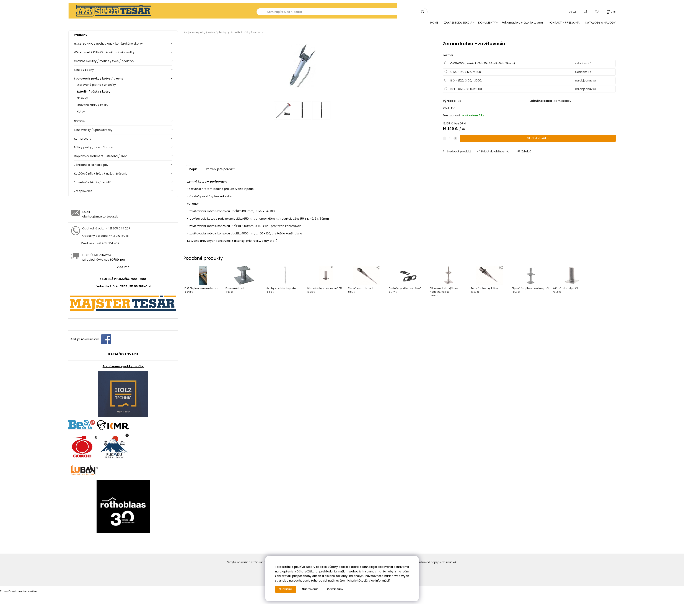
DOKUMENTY (487, 23)
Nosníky (82, 98)
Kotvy (81, 111)
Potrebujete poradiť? (220, 169)
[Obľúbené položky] (597, 11)
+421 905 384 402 (107, 243)
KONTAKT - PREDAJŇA (564, 23)
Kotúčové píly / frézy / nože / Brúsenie (100, 174)
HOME (434, 23)
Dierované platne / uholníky (96, 85)
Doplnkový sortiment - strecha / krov (100, 156)
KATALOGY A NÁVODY (600, 23)
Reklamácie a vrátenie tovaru (522, 23)
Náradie (79, 121)
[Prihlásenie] (586, 11)
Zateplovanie (83, 191)
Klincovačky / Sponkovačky (93, 130)
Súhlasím (285, 589)
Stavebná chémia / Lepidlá (92, 182)
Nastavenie (310, 589)
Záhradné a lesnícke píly (91, 165)
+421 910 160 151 (119, 236)
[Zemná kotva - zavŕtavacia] (302, 69)
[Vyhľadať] (260, 11)
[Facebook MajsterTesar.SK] (106, 339)
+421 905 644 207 (118, 228)
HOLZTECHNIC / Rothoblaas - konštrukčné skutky (108, 44)
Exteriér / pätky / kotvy (93, 91)
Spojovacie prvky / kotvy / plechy (98, 78)
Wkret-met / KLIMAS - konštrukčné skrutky (104, 52)
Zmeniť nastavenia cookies (18, 591)
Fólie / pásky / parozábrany (93, 147)
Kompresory (82, 139)
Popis (193, 169)
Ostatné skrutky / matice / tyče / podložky (104, 61)
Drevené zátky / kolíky (92, 105)
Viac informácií (379, 581)
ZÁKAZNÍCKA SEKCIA (458, 23)
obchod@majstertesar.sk (100, 216)
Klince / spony (84, 70)
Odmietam (335, 589)
